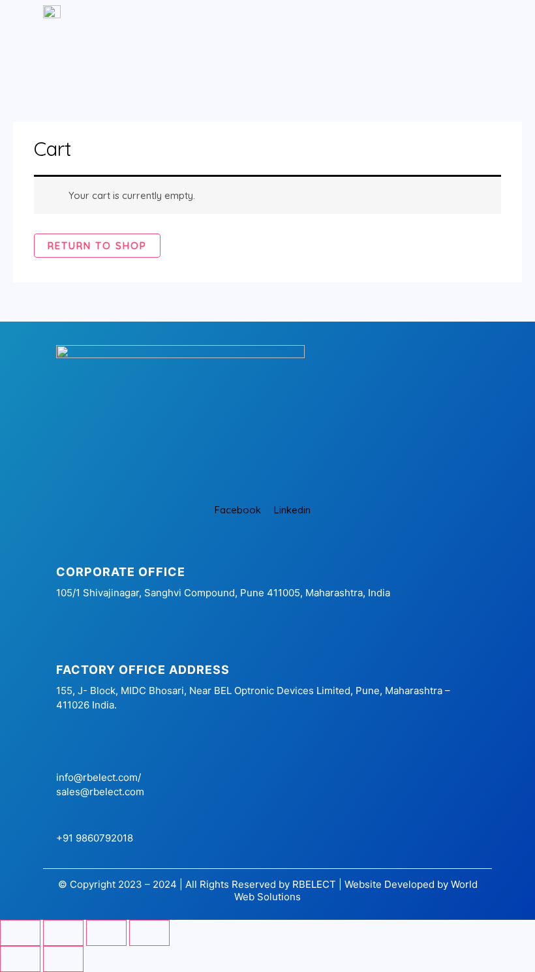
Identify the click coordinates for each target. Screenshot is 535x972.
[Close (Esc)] (149, 933)
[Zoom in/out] (20, 933)
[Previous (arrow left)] (20, 959)
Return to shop (97, 245)
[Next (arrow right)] (63, 959)
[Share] (106, 933)
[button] (209, 41)
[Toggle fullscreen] (63, 933)
